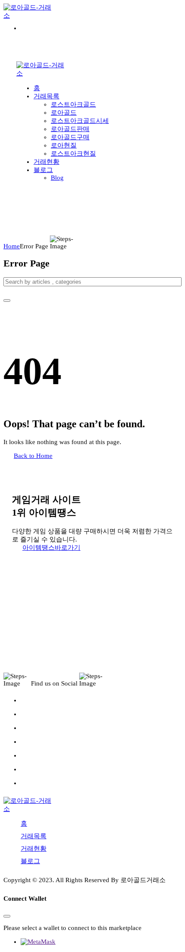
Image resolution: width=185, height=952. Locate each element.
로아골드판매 (70, 128)
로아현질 (64, 145)
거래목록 (46, 96)
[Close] (6, 916)
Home (11, 246)
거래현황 (46, 161)
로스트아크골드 (73, 104)
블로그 (43, 169)
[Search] (6, 300)
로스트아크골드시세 (80, 120)
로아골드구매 (70, 137)
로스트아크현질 (73, 153)
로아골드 (64, 112)
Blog (57, 177)
